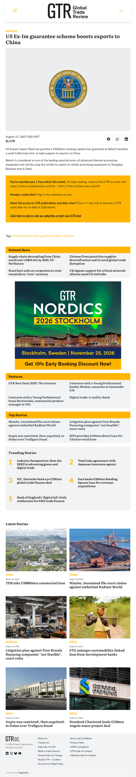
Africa (9, 574)
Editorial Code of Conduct (83, 755)
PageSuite (23, 773)
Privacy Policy (77, 743)
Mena (9, 713)
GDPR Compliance (79, 747)
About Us (42, 738)
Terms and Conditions (81, 738)
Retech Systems (53, 236)
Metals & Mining (31, 236)
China (16, 236)
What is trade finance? (49, 751)
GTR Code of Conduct (81, 751)
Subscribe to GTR (46, 747)
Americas (11, 31)
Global (73, 574)
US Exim (69, 236)
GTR (12, 141)
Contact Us (43, 743)
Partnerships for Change (50, 755)
